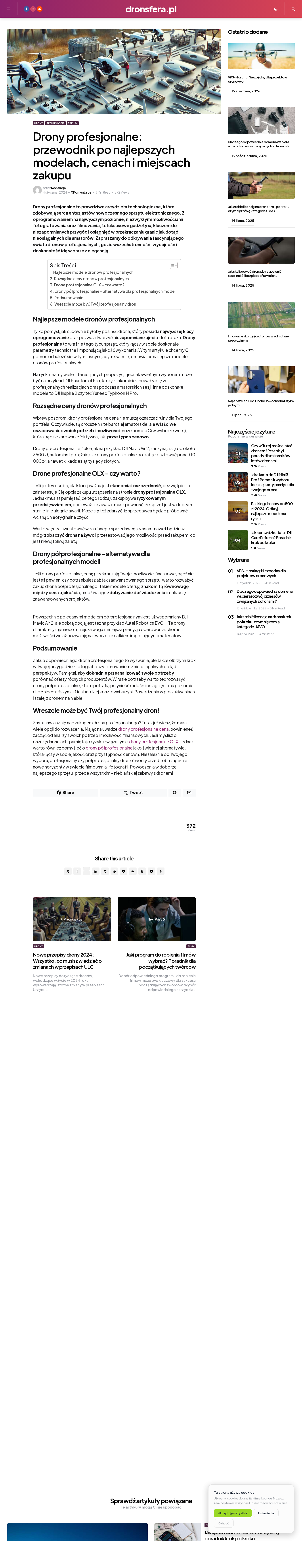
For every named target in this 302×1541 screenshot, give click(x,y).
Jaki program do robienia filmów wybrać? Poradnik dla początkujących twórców (161, 960)
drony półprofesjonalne (109, 747)
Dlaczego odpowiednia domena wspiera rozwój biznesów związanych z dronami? (258, 144)
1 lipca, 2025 (241, 415)
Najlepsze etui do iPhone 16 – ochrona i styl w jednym (261, 403)
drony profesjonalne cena (143, 729)
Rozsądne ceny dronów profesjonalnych (91, 278)
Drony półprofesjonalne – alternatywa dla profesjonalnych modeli (115, 291)
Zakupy (72, 123)
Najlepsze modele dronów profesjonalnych (93, 272)
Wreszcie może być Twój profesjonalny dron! (96, 304)
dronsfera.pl (151, 8)
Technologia (55, 123)
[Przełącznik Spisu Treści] (171, 265)
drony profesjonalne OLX (153, 741)
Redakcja (58, 188)
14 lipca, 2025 (242, 220)
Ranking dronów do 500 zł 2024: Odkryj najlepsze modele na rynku (272, 511)
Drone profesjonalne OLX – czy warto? (89, 284)
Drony (38, 123)
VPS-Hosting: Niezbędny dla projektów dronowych (257, 79)
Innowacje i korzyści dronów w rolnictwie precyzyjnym (258, 338)
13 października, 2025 (249, 156)
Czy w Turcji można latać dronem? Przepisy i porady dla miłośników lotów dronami (271, 453)
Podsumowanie (68, 297)
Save (89, 871)
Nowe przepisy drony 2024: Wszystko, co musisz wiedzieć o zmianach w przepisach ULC (67, 960)
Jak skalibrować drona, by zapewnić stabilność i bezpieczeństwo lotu (254, 273)
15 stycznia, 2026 (245, 91)
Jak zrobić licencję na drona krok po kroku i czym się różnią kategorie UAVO (259, 208)
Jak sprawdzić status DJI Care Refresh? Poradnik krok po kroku (271, 537)
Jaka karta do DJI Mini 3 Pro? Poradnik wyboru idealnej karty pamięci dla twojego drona (272, 482)
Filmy (191, 946)
